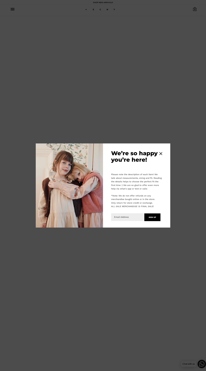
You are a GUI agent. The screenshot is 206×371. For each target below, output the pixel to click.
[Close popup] (160, 153)
